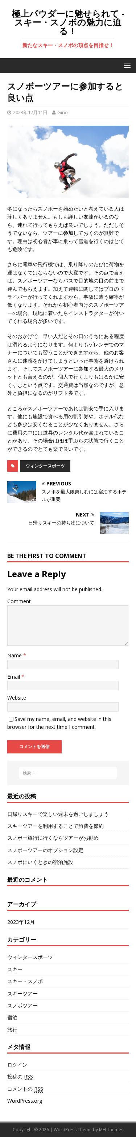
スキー (14, 969)
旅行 (12, 1029)
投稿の (20, 1076)
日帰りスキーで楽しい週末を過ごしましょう (58, 813)
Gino (62, 112)
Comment (19, 601)
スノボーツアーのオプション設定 (45, 850)
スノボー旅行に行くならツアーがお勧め (53, 837)
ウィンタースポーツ (45, 466)
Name (15, 655)
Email (14, 676)
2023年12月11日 (30, 112)
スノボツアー (22, 1005)
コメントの (25, 1088)
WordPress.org (24, 1100)
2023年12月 (21, 921)
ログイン (17, 1064)
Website (16, 697)
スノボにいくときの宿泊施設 (40, 862)
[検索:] (68, 773)
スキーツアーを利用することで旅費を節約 (55, 825)
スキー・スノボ (25, 981)
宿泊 (12, 1017)
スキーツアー (22, 993)
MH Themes (111, 1130)
